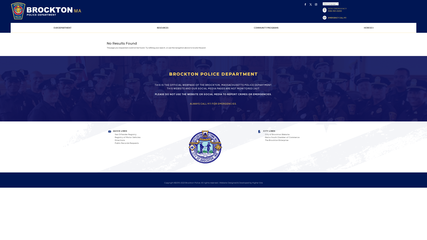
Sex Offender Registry (125, 134)
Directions (120, 140)
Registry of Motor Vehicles (128, 137)
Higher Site (257, 183)
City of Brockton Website (277, 134)
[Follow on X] (310, 4)
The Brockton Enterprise (276, 140)
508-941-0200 (335, 11)
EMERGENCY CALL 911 (337, 18)
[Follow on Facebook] (305, 4)
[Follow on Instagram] (316, 4)
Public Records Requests (127, 143)
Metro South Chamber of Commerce (282, 137)
